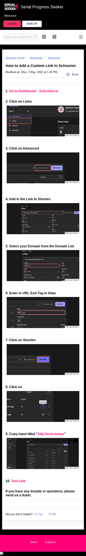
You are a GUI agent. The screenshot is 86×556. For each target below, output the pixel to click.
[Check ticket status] (54, 36)
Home (33, 542)
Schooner (36, 58)
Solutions (50, 542)
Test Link (18, 481)
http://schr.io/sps (51, 434)
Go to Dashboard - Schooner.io (33, 91)
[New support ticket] (44, 36)
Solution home (15, 58)
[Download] (35, 281)
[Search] (35, 37)
